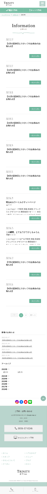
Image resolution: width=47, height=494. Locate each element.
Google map (30, 415)
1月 (19, 372)
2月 (4, 372)
